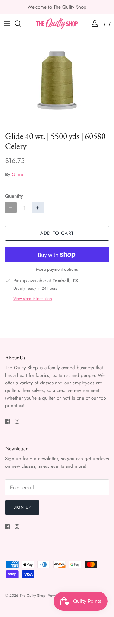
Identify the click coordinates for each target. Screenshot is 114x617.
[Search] (21, 23)
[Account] (93, 23)
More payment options (57, 269)
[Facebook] (7, 421)
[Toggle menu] (7, 23)
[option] (57, 80)
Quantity (14, 196)
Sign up (22, 507)
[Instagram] (17, 421)
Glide (17, 174)
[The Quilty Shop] (57, 23)
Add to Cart (57, 233)
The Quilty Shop (32, 595)
